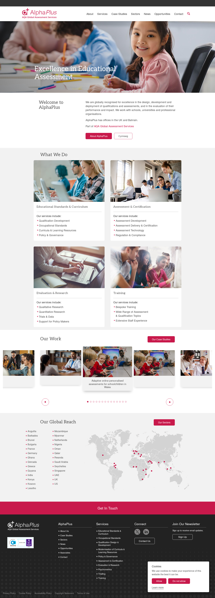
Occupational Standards (109, 538)
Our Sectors (164, 422)
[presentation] (69, 200)
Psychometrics (105, 569)
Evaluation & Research (108, 565)
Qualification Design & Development (108, 544)
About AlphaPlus (99, 136)
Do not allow (179, 581)
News (147, 14)
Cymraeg (123, 136)
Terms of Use (83, 593)
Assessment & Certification (110, 560)
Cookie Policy (25, 593)
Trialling (101, 573)
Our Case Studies (161, 339)
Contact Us (144, 541)
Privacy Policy (9, 593)
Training (102, 578)
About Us (64, 531)
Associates (65, 552)
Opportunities (162, 14)
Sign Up (182, 537)
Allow (159, 581)
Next (169, 402)
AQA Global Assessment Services (114, 126)
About (89, 14)
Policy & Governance (108, 556)
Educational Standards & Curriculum (109, 532)
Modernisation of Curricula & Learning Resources (111, 551)
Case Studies (119, 14)
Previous (45, 402)
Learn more (158, 587)
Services (102, 14)
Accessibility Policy (43, 593)
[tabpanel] (107, 369)
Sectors (135, 14)
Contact (178, 14)
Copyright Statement (64, 593)
